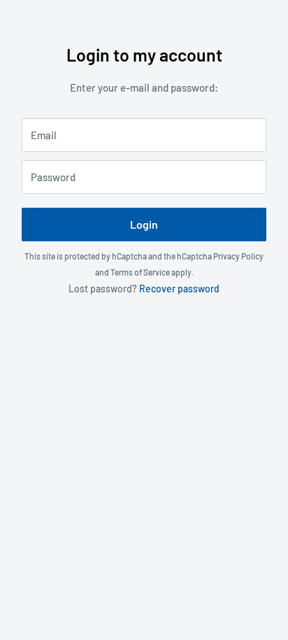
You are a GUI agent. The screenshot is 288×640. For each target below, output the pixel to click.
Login (144, 224)
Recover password (179, 288)
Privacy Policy (238, 256)
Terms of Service (140, 272)
